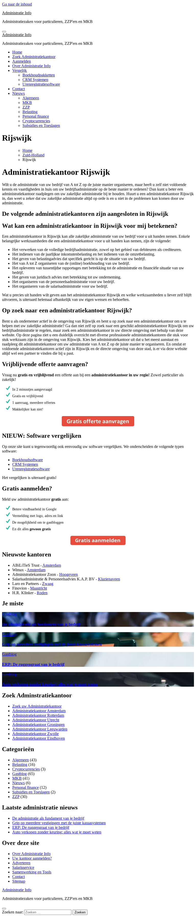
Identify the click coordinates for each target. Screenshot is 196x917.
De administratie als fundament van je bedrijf (41, 624)
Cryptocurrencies (36, 121)
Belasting (30, 112)
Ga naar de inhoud (17, 4)
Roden (42, 593)
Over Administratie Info (31, 66)
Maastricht (38, 588)
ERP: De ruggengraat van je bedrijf (33, 664)
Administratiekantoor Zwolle (35, 734)
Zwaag (47, 583)
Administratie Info (16, 13)
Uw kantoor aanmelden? (32, 858)
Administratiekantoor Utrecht (35, 720)
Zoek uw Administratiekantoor (37, 706)
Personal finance (35, 116)
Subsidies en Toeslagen (41, 125)
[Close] (4, 908)
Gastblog (9, 614)
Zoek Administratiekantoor (33, 57)
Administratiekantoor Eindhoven (38, 738)
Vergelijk (19, 70)
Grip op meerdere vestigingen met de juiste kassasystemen (52, 644)
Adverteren (21, 863)
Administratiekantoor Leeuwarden (39, 729)
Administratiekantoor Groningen (38, 724)
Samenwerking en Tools (31, 872)
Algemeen (30, 98)
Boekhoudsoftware (27, 460)
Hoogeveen (68, 574)
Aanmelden (21, 61)
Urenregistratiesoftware (41, 84)
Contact (18, 89)
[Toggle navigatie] (4, 31)
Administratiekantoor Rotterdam (38, 715)
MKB (27, 102)
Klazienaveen (109, 579)
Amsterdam (51, 565)
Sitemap (18, 881)
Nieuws (18, 93)
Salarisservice (23, 867)
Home (17, 52)
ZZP (26, 107)
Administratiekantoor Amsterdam (39, 711)
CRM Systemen (35, 79)
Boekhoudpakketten (38, 75)
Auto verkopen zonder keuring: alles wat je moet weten (49, 684)
